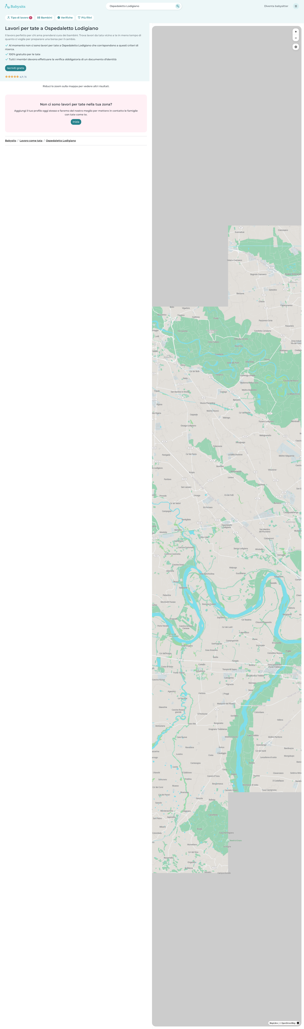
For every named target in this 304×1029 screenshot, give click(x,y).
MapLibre (274, 1023)
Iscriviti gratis (15, 68)
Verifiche (66, 17)
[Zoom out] (296, 38)
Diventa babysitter (276, 6)
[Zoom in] (296, 31)
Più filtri (86, 17)
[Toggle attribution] (298, 1023)
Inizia (76, 121)
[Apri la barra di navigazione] (296, 6)
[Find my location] (296, 47)
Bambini (46, 17)
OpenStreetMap (288, 1023)
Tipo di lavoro (20, 17)
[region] (226, 526)
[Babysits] (15, 6)
